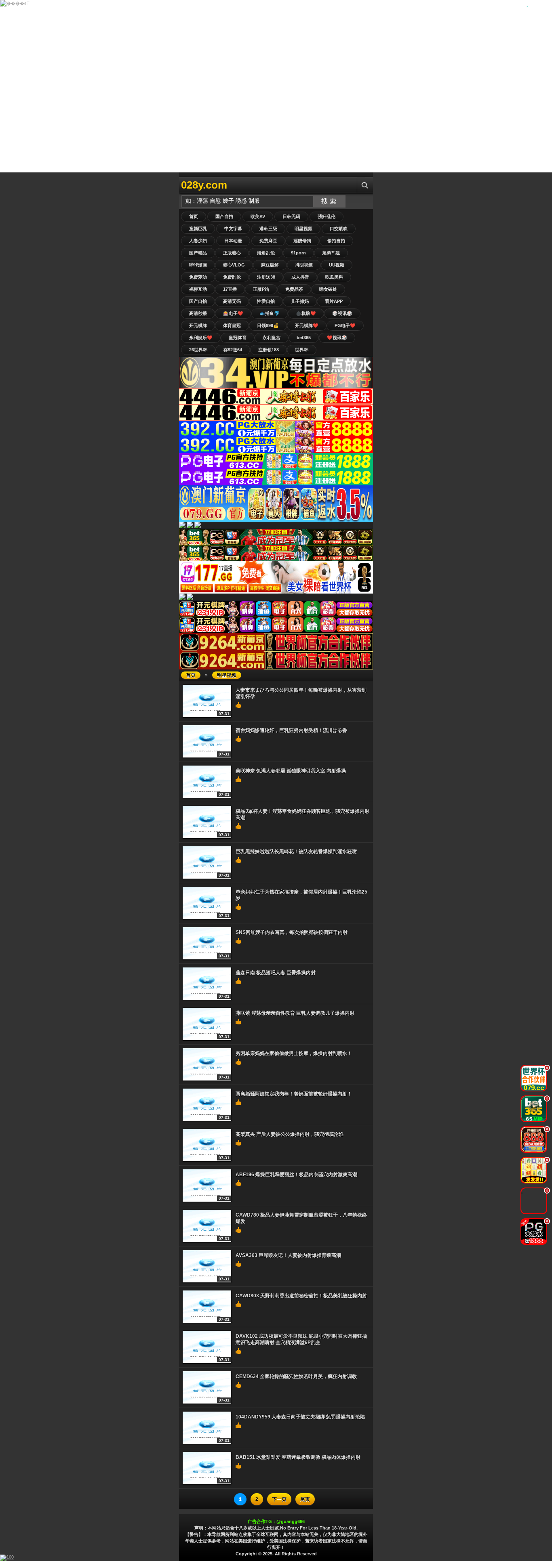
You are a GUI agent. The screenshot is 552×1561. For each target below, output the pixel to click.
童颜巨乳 (198, 228)
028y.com (204, 185)
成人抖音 (300, 277)
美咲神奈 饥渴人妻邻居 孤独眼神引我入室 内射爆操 (291, 771)
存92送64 (232, 349)
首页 (193, 216)
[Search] (365, 185)
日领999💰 (268, 325)
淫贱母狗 (302, 240)
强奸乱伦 (326, 216)
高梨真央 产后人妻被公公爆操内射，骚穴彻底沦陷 (289, 1134)
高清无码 (232, 301)
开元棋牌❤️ (306, 325)
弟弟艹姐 (331, 252)
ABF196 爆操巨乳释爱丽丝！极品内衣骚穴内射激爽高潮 (296, 1174)
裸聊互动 (198, 289)
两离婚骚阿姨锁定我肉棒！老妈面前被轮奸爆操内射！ (294, 1094)
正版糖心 (232, 252)
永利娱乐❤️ (201, 337)
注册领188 (268, 349)
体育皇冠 (232, 325)
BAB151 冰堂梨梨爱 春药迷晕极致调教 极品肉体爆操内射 (298, 1457)
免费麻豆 (268, 240)
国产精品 (198, 252)
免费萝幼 (198, 277)
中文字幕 (233, 228)
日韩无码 (291, 216)
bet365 (304, 337)
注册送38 (266, 277)
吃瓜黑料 (334, 277)
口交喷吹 (339, 228)
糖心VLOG (234, 264)
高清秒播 (198, 313)
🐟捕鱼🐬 (269, 313)
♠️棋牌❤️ (306, 313)
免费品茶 (294, 289)
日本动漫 (233, 240)
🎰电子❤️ (233, 313)
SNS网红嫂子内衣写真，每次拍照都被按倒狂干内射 (292, 932)
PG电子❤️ (345, 325)
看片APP (334, 301)
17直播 (230, 289)
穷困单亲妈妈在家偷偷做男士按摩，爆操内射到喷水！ (294, 1053)
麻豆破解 (270, 264)
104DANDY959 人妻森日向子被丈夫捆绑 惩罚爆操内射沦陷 (300, 1417)
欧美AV (258, 216)
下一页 (279, 1499)
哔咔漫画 (198, 264)
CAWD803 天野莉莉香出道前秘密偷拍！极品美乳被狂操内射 (301, 1296)
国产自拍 (224, 216)
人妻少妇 (198, 240)
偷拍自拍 (336, 240)
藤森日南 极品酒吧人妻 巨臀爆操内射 (276, 973)
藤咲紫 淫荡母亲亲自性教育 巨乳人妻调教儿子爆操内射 (295, 1013)
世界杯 (301, 349)
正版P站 (261, 289)
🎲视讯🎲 (342, 313)
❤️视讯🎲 (337, 337)
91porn (298, 252)
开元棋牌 (198, 325)
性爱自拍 (266, 301)
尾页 (305, 1499)
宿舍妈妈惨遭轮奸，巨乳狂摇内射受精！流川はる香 (291, 730)
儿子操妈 (300, 301)
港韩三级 (268, 228)
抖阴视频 (304, 264)
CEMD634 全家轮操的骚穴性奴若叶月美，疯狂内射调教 (296, 1376)
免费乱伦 (232, 277)
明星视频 (303, 228)
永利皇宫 (271, 337)
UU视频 (336, 264)
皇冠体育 (238, 337)
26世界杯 (198, 349)
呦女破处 (328, 289)
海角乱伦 (266, 252)
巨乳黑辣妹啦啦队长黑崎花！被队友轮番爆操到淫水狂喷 (296, 851)
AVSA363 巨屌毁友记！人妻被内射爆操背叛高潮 (288, 1255)
